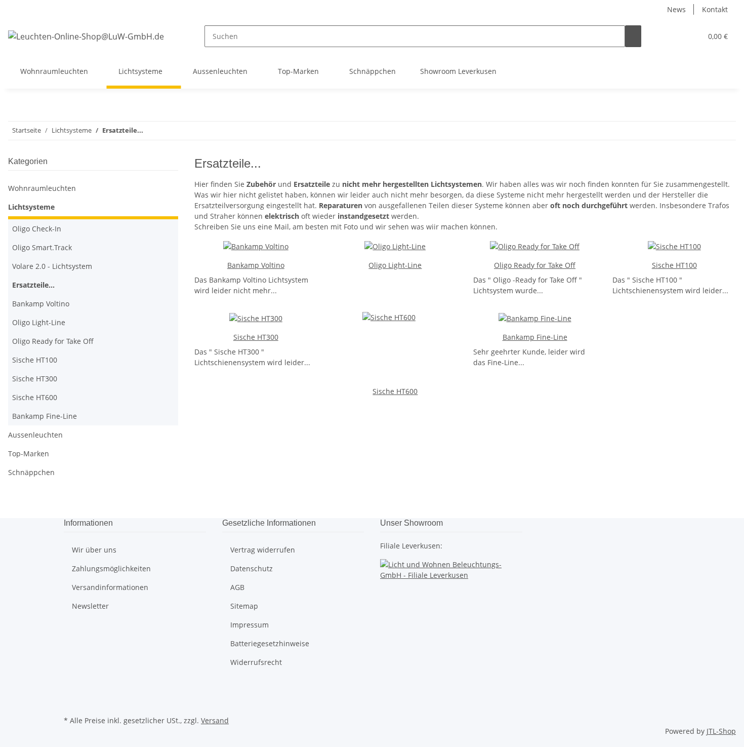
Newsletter (90, 606)
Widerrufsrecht (256, 662)
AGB (237, 587)
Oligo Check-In (36, 228)
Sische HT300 (255, 337)
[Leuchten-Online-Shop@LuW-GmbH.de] (86, 36)
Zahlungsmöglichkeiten (111, 568)
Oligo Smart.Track (42, 247)
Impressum (249, 625)
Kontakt (715, 9)
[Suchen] (633, 36)
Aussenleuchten (35, 435)
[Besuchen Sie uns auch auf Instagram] (72, 701)
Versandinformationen (110, 587)
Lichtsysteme (31, 207)
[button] (674, 36)
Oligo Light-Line (395, 265)
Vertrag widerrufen (262, 550)
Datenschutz (251, 568)
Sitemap (244, 606)
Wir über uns (94, 550)
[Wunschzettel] (690, 36)
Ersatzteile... (33, 285)
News (676, 9)
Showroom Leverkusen (458, 71)
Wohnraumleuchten (42, 188)
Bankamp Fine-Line (535, 337)
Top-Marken (28, 453)
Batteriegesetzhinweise (269, 643)
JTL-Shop (721, 731)
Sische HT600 (395, 391)
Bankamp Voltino (255, 265)
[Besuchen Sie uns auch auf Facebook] (72, 689)
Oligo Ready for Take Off (534, 265)
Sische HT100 (674, 265)
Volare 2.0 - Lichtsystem (52, 266)
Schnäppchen (31, 472)
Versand (215, 720)
